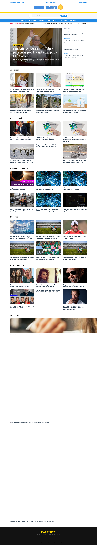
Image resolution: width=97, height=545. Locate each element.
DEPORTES (41, 20)
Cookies (63, 542)
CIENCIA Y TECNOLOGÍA (52, 20)
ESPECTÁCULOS (63, 20)
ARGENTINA (23, 20)
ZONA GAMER (73, 20)
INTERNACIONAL (32, 20)
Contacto (43, 542)
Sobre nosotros (35, 542)
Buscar (64, 15)
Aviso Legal (49, 542)
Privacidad (56, 542)
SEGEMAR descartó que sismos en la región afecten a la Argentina (47, 23)
